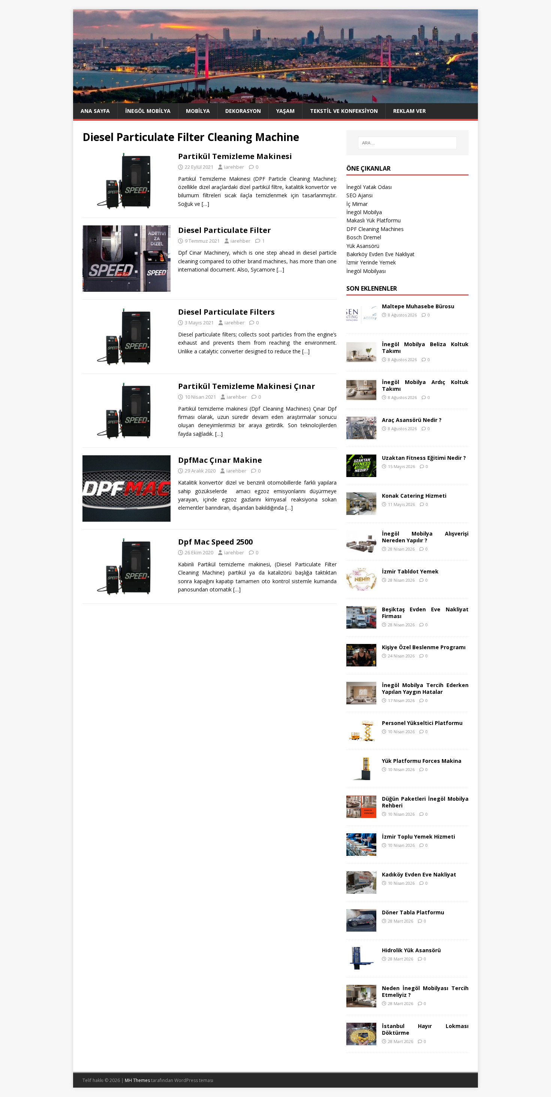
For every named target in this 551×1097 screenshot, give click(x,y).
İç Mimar (357, 203)
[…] (205, 203)
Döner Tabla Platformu (413, 912)
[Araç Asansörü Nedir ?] (361, 434)
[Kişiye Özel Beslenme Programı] (361, 661)
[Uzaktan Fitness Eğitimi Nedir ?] (361, 472)
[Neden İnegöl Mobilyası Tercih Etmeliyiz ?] (361, 1002)
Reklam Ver (409, 110)
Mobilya (198, 110)
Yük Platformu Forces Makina (421, 760)
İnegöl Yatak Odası (369, 187)
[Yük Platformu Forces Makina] (361, 775)
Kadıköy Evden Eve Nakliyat (419, 874)
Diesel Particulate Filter (224, 230)
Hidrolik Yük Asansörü (411, 950)
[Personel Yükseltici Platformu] (361, 737)
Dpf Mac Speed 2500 (215, 542)
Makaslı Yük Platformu (373, 220)
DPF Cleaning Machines (375, 229)
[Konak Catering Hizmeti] (361, 510)
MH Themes (137, 1080)
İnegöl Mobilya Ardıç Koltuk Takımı (425, 385)
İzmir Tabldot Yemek (410, 571)
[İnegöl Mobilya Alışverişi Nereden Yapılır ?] (361, 548)
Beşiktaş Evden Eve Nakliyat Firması (425, 613)
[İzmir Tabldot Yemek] (361, 586)
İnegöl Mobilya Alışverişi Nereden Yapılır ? (425, 537)
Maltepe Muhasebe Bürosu (418, 306)
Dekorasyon (243, 110)
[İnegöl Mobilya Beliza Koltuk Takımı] (361, 358)
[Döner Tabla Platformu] (361, 926)
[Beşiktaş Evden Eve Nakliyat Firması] (361, 623)
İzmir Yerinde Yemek (371, 262)
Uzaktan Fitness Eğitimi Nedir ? (424, 457)
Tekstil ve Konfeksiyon (344, 110)
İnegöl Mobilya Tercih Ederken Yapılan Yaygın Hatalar (425, 688)
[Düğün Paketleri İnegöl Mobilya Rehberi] (361, 813)
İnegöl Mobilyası (366, 271)
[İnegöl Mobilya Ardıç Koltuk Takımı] (361, 396)
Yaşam (285, 110)
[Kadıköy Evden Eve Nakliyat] (361, 889)
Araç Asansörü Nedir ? (412, 419)
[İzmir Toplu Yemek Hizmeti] (361, 851)
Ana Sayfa (95, 110)
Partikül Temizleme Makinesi (235, 156)
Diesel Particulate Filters (226, 312)
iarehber (234, 167)
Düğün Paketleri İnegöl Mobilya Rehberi (425, 802)
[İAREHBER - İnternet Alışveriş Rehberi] (275, 98)
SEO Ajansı (359, 195)
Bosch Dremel (363, 237)
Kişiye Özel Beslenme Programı (424, 647)
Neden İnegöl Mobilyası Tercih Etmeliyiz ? (425, 991)
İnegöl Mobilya (148, 110)
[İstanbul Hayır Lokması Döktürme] (361, 1040)
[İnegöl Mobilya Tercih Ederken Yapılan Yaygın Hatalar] (361, 699)
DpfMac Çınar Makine (220, 460)
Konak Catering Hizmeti (414, 495)
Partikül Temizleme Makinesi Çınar (246, 386)
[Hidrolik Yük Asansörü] (361, 964)
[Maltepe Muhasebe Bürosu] (361, 320)
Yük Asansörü (362, 245)
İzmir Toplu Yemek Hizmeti (418, 836)
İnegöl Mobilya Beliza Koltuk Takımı (425, 347)
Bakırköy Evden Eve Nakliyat (380, 254)
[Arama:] (407, 143)
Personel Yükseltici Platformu (422, 722)
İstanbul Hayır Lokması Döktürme (425, 1029)
